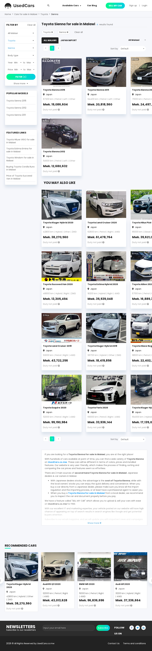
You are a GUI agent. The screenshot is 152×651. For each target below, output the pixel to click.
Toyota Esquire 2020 (54, 407)
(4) (20, 76)
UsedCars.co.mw (57, 462)
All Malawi (50, 40)
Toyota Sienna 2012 (54, 151)
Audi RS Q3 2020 (52, 584)
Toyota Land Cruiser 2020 (102, 222)
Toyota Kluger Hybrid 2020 (58, 222)
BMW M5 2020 (87, 584)
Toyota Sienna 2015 (54, 89)
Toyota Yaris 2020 (98, 407)
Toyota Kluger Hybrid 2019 (102, 345)
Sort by (114, 48)
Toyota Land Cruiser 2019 (57, 345)
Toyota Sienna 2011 (98, 89)
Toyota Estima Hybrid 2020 (103, 284)
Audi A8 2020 (122, 584)
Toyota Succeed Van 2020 (58, 284)
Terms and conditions (134, 643)
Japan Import (69, 40)
